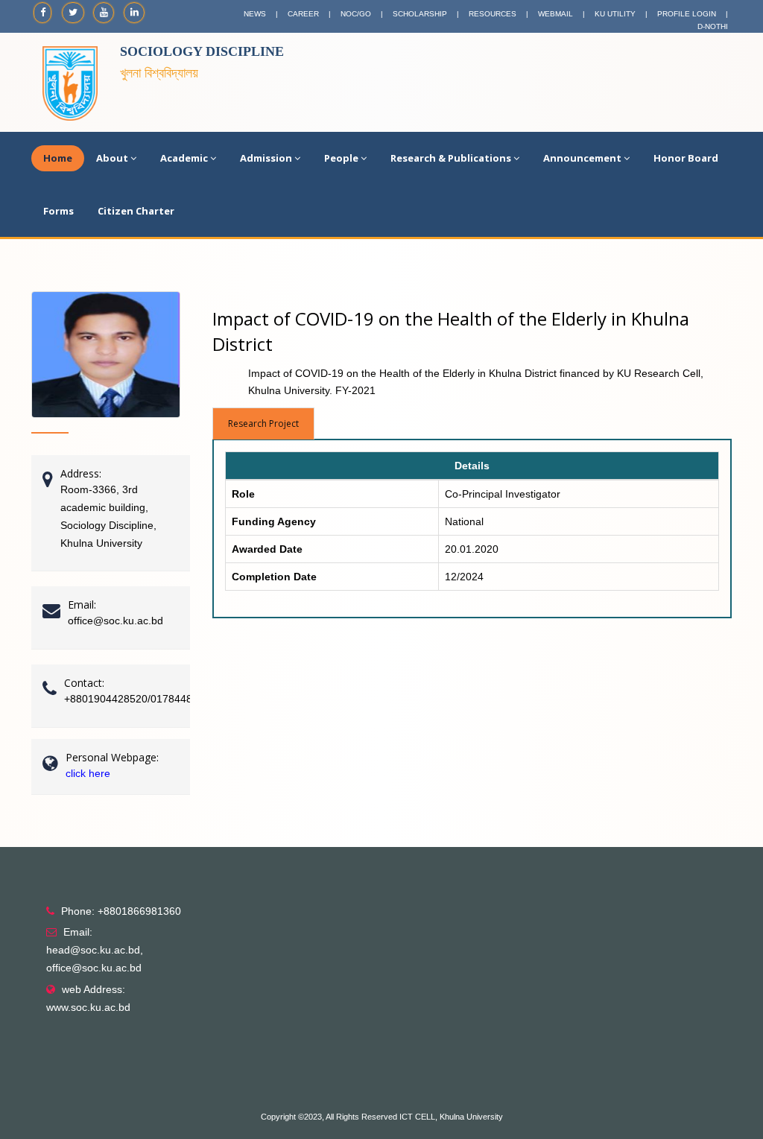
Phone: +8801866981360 (121, 911)
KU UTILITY (615, 14)
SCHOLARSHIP (420, 14)
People (341, 158)
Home (57, 158)
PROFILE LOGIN (686, 14)
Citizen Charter (136, 211)
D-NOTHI (712, 26)
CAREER (303, 14)
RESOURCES (492, 14)
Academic (184, 158)
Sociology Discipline (202, 51)
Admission (266, 158)
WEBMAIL (555, 14)
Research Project (263, 423)
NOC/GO (356, 14)
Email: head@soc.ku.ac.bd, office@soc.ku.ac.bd (94, 950)
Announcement (582, 158)
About (112, 158)
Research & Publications (450, 158)
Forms (58, 211)
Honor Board (685, 158)
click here (88, 773)
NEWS (255, 14)
